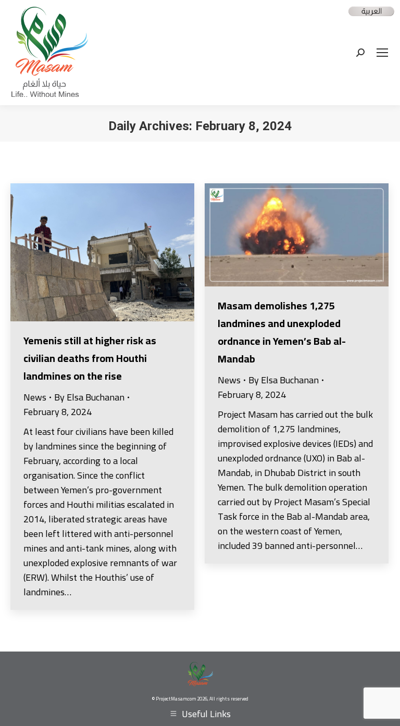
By (89, 397)
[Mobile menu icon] (382, 52)
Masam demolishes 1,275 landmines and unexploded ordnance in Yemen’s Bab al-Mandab (282, 332)
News (34, 397)
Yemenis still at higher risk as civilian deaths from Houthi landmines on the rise (89, 358)
